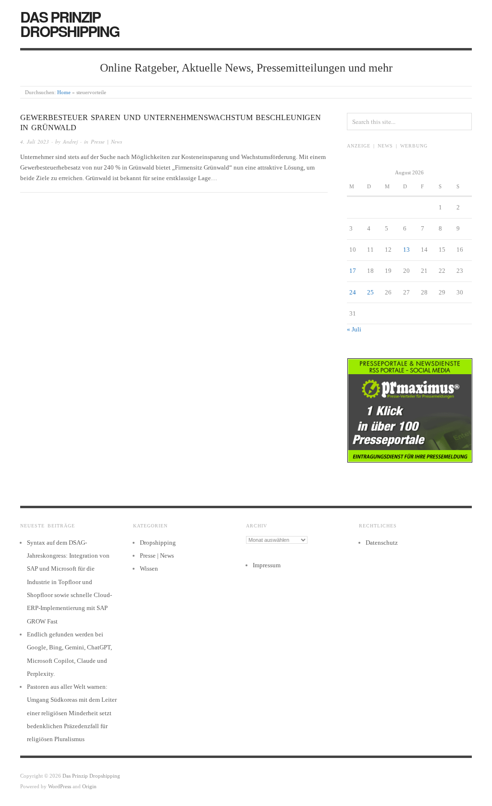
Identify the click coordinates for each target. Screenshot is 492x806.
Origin (89, 786)
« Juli (354, 329)
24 (352, 292)
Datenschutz (382, 542)
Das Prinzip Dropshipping (69, 23)
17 (352, 270)
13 (406, 249)
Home (64, 92)
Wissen (149, 568)
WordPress (59, 786)
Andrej (70, 141)
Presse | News (106, 141)
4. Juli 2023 (34, 141)
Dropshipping (158, 542)
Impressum (267, 565)
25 (370, 292)
